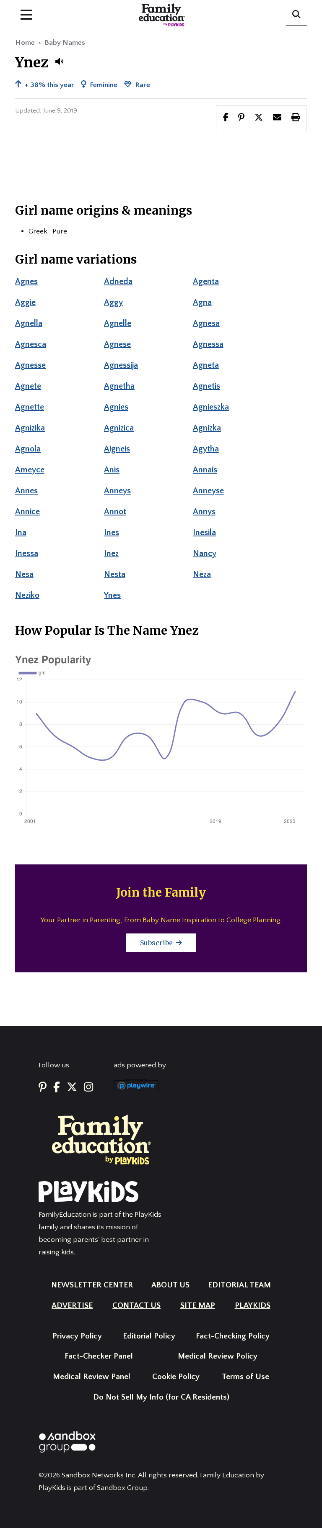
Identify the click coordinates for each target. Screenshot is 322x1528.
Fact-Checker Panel (99, 1356)
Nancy (204, 553)
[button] (59, 61)
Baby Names (64, 42)
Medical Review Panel (91, 1376)
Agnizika (30, 428)
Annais (205, 469)
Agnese (117, 344)
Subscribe (157, 942)
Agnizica (119, 428)
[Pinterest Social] (43, 1088)
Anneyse (208, 490)
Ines (111, 532)
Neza (202, 574)
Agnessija (121, 365)
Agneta (206, 365)
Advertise (72, 1305)
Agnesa (206, 323)
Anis (111, 469)
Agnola (28, 449)
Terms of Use (245, 1376)
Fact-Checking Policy (233, 1336)
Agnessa (208, 344)
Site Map (197, 1305)
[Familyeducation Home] (101, 1139)
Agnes (26, 281)
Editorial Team (239, 1285)
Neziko (27, 595)
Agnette (29, 407)
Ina (20, 532)
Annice (27, 511)
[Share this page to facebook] (226, 118)
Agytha (206, 449)
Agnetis (206, 386)
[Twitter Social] (72, 1088)
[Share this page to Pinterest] (241, 118)
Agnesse (30, 365)
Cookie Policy (176, 1376)
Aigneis (117, 449)
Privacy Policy (77, 1336)
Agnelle (117, 323)
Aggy (113, 302)
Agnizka (207, 428)
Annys (204, 511)
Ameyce (29, 469)
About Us (170, 1285)
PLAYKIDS (252, 1305)
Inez (111, 553)
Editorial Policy (149, 1336)
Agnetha (119, 386)
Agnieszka (211, 407)
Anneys (117, 490)
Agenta (206, 281)
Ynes (112, 595)
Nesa (24, 574)
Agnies (116, 407)
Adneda (118, 281)
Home (25, 42)
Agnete (28, 386)
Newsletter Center (92, 1285)
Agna (202, 302)
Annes (26, 490)
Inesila (204, 532)
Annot (115, 511)
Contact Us (136, 1305)
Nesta (114, 574)
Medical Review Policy (217, 1356)
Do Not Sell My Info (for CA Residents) (161, 1397)
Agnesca (30, 344)
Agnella (28, 323)
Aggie (25, 302)
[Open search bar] (296, 15)
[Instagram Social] (88, 1088)
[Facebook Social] (56, 1088)
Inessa (26, 553)
